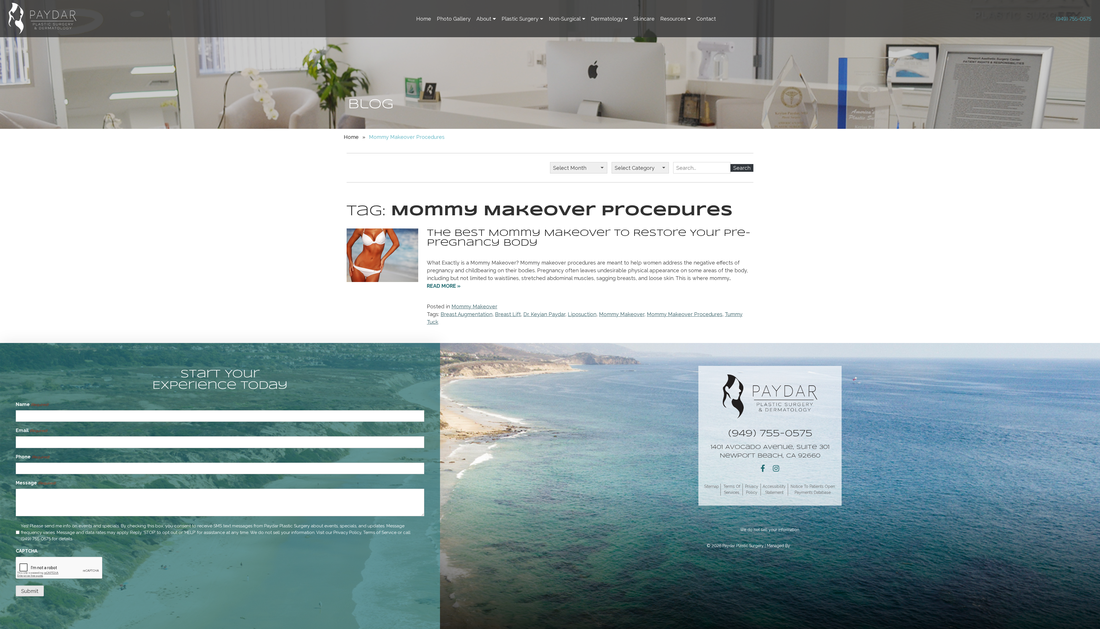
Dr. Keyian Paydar (544, 314)
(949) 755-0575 (1073, 19)
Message (36, 483)
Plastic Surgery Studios (812, 545)
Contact (706, 19)
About (483, 19)
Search (742, 168)
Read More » (444, 286)
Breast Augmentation (466, 314)
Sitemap (711, 486)
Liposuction (582, 314)
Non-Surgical (565, 19)
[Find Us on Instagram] (776, 468)
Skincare (644, 19)
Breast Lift (508, 314)
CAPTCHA (27, 551)
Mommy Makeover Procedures (684, 314)
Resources (673, 19)
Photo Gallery (454, 19)
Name (32, 404)
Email (31, 430)
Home (423, 19)
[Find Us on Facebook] (762, 468)
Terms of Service (379, 532)
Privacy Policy (347, 532)
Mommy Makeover (474, 306)
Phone (32, 457)
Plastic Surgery (520, 19)
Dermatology (607, 19)
